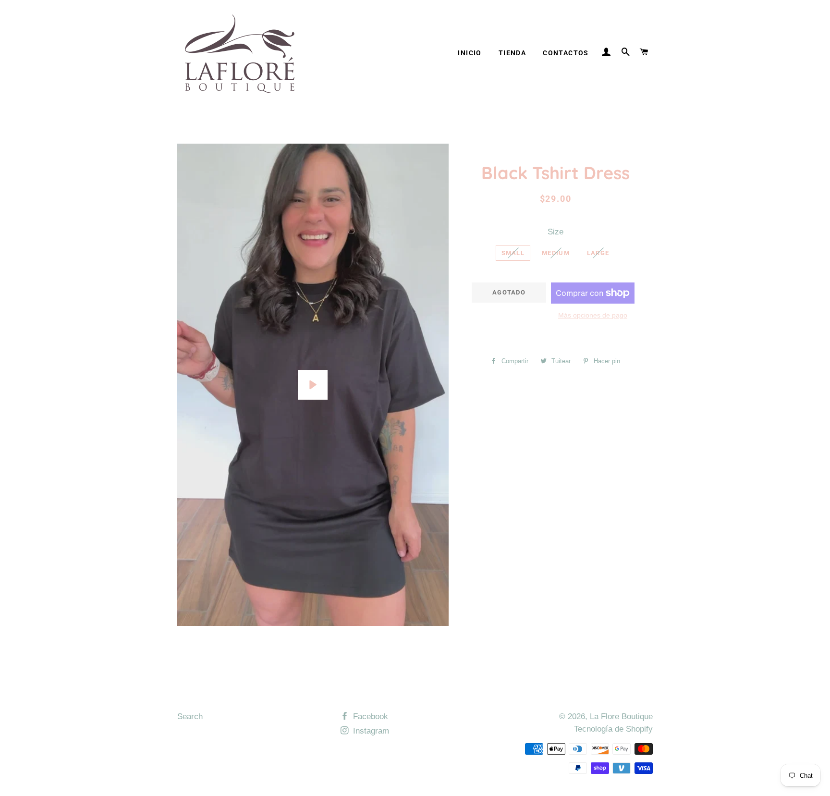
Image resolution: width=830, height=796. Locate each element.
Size (555, 231)
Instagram (370, 730)
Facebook (369, 716)
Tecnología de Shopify (613, 729)
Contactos (566, 53)
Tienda (512, 53)
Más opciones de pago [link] (592, 315)
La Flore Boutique (621, 716)
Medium (556, 253)
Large (598, 253)
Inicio (469, 53)
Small (513, 253)
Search (190, 716)
